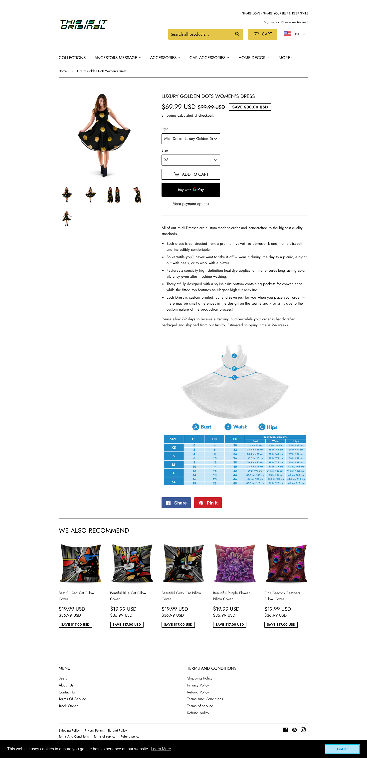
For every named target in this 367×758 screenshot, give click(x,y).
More (284, 58)
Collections (72, 58)
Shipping (169, 115)
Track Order (68, 706)
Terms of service (200, 706)
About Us (66, 685)
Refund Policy (198, 692)
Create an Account (294, 22)
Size (165, 150)
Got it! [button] (342, 749)
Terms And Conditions (205, 699)
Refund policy (198, 713)
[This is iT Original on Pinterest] (294, 730)
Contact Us (67, 692)
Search (64, 678)
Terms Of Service (72, 699)
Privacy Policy (198, 685)
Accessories (164, 58)
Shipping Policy (199, 678)
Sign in (269, 22)
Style (165, 128)
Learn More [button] (161, 749)
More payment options (191, 203)
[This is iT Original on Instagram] (303, 730)
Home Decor (252, 58)
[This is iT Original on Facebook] (285, 730)
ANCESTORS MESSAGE (116, 58)
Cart (266, 34)
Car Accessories (208, 58)
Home (63, 71)
